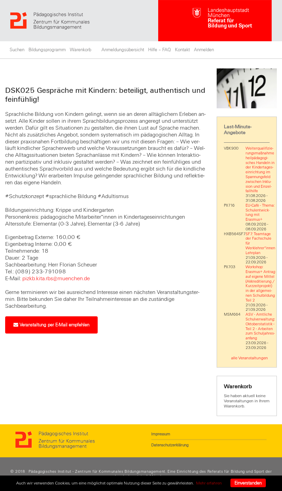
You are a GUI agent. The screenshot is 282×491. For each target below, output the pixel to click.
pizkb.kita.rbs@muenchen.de (56, 278)
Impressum (160, 434)
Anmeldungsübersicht (122, 50)
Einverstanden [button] (248, 483)
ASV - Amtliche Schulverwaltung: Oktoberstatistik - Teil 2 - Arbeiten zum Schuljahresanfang (260, 326)
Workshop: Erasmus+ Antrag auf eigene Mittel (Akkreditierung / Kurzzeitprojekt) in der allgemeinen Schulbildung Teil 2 (260, 283)
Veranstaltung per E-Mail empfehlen (53, 325)
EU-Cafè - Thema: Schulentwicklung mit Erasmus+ (260, 212)
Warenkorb (80, 50)
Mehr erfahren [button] (209, 483)
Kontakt (182, 50)
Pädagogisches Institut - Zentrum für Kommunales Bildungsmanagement (97, 471)
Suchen (17, 50)
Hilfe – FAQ (159, 50)
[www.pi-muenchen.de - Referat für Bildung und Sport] (84, 21)
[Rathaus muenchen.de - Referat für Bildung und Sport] (215, 20)
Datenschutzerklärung (169, 445)
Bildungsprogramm (47, 50)
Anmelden (204, 50)
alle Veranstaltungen (249, 358)
